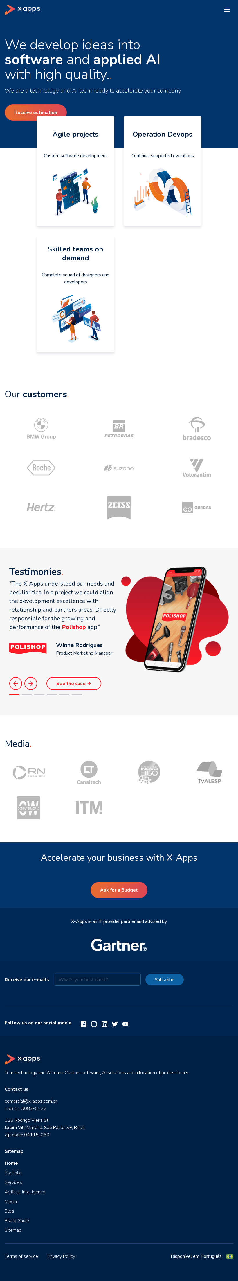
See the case (71, 683)
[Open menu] (227, 9)
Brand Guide (17, 1220)
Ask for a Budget (119, 890)
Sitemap (13, 1230)
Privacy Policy (61, 1256)
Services (13, 1182)
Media (11, 1201)
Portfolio (13, 1173)
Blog (9, 1211)
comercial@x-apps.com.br (31, 1101)
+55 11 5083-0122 (25, 1108)
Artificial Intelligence (25, 1192)
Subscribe (164, 979)
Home (11, 1163)
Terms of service (21, 1256)
